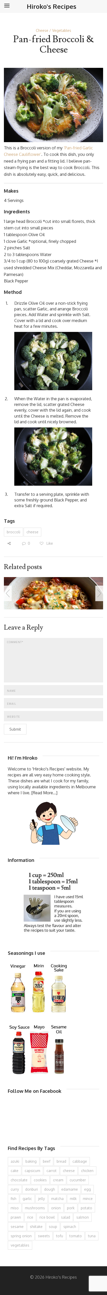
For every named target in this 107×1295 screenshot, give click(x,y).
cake (14, 1170)
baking (31, 1161)
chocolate (19, 1180)
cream (58, 1180)
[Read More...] (44, 792)
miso (15, 1208)
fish (13, 1198)
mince (88, 1198)
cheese (32, 532)
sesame (17, 1226)
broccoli (13, 532)
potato (86, 1208)
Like (49, 543)
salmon (82, 1217)
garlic (27, 1198)
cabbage (79, 1161)
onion (56, 1208)
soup (53, 1226)
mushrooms (35, 1208)
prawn (16, 1217)
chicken (87, 1170)
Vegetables (61, 30)
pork (71, 1208)
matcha (57, 1198)
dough (49, 1189)
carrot (51, 1170)
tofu (59, 1236)
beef (46, 1161)
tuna (92, 1236)
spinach (69, 1226)
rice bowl (47, 1217)
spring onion (21, 1236)
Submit (15, 729)
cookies (40, 1180)
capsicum (32, 1170)
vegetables (20, 1245)
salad (65, 1217)
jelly (41, 1198)
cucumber (78, 1180)
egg (87, 1189)
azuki (15, 1161)
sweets (44, 1236)
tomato (75, 1236)
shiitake (36, 1226)
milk (73, 1198)
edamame (69, 1189)
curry (15, 1189)
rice (30, 1217)
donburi (31, 1189)
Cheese (42, 30)
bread (61, 1161)
